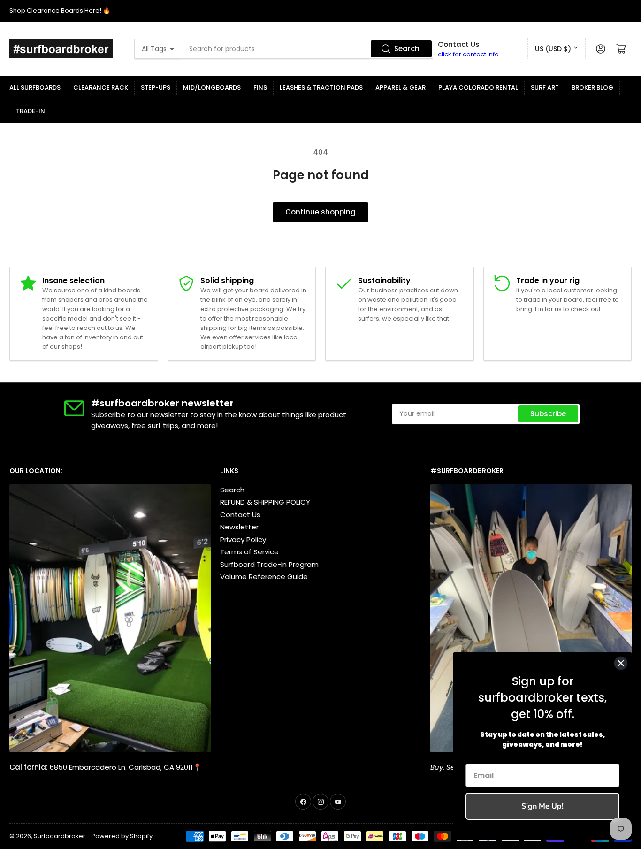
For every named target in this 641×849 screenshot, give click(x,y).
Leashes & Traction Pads (321, 87)
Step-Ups (155, 87)
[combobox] (307, 49)
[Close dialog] (621, 663)
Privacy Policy (243, 539)
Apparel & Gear (400, 87)
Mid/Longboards (212, 87)
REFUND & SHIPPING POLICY (265, 502)
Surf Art (545, 87)
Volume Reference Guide (264, 576)
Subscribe (548, 414)
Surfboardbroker (59, 836)
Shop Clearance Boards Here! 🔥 (59, 10)
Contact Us (240, 515)
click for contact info (468, 54)
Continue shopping (320, 212)
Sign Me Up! (542, 806)
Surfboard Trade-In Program (269, 564)
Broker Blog (592, 87)
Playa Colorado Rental (478, 87)
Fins (260, 87)
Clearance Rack (100, 87)
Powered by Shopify (122, 836)
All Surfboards (35, 87)
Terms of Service (249, 552)
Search (407, 49)
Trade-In (30, 111)
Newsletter (239, 527)
